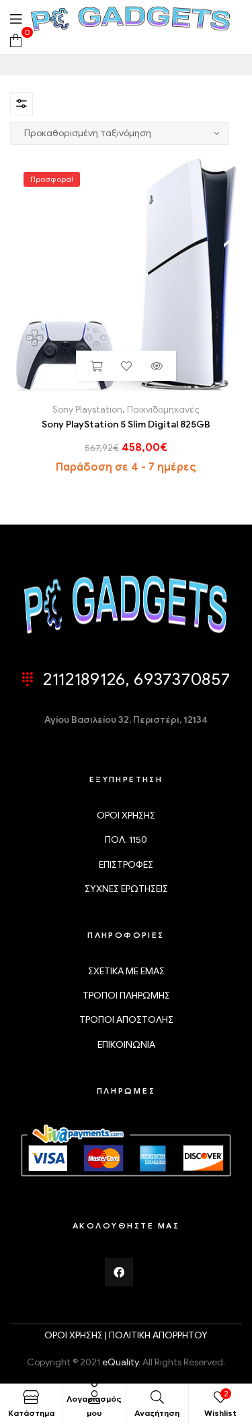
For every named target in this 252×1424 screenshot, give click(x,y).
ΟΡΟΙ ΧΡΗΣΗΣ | (76, 1335)
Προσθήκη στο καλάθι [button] (96, 366)
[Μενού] (16, 18)
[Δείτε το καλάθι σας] (16, 39)
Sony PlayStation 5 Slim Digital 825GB (126, 424)
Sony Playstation (87, 409)
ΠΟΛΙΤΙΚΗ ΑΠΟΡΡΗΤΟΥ (158, 1335)
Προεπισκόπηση (156, 366)
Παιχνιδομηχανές (163, 409)
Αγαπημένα (126, 366)
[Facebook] (119, 1272)
